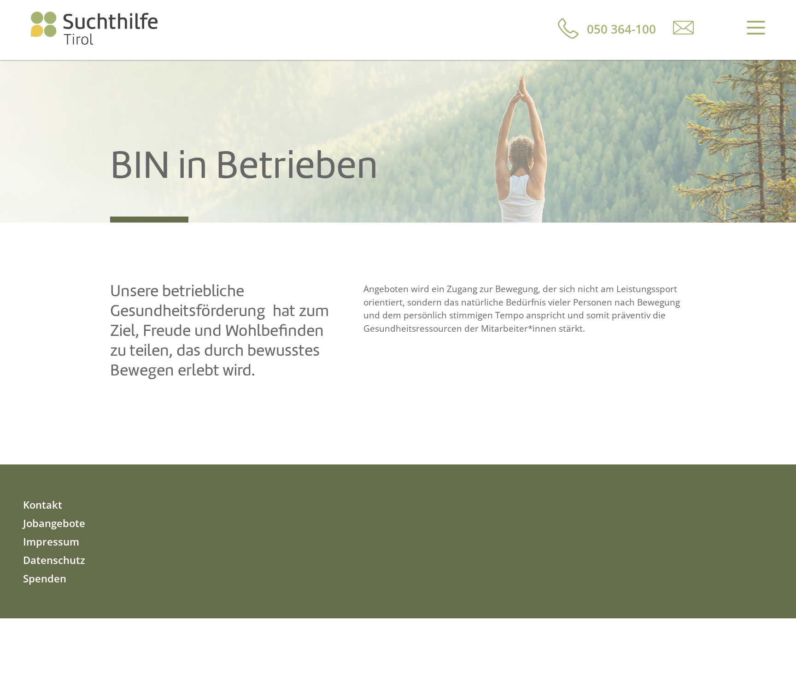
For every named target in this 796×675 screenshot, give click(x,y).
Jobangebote (54, 523)
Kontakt (42, 504)
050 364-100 (621, 29)
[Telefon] (568, 28)
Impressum (51, 541)
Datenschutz (54, 560)
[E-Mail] (683, 27)
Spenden (44, 578)
